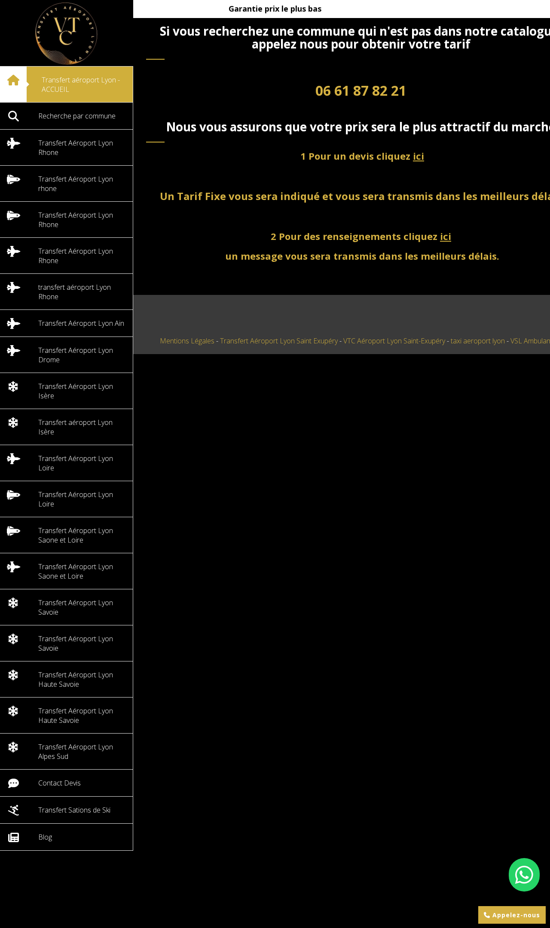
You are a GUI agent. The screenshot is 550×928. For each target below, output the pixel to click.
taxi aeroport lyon (479, 341)
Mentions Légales (187, 341)
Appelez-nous (515, 915)
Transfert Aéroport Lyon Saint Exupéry (279, 341)
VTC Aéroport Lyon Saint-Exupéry (395, 341)
